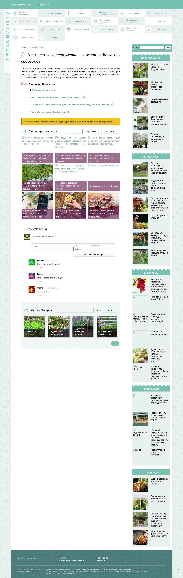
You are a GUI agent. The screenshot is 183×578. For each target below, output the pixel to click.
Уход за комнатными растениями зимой (157, 138)
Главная (25, 47)
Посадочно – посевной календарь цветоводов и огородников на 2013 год (71, 105)
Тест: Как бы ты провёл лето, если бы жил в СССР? (158, 416)
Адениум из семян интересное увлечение (156, 85)
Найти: (136, 47)
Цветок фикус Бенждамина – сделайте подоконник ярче (159, 120)
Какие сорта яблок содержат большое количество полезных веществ (158, 355)
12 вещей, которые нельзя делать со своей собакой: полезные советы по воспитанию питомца (159, 437)
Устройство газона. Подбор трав (49, 112)
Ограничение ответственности (72, 560)
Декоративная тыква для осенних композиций (157, 318)
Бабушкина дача (23, 4)
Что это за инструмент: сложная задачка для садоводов (159, 399)
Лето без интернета (42, 90)
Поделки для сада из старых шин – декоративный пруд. (158, 185)
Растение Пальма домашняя (159, 100)
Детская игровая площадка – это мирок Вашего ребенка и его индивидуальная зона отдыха (159, 204)
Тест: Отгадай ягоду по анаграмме (157, 452)
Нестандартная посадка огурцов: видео (159, 252)
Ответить (40, 268)
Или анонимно (86, 245)
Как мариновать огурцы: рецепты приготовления (158, 498)
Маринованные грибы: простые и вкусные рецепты (159, 533)
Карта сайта (102, 558)
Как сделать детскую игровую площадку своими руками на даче (159, 238)
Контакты (62, 558)
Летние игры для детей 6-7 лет (159, 298)
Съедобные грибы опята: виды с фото (159, 481)
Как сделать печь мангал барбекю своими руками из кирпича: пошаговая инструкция (159, 519)
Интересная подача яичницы (159, 332)
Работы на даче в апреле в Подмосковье (159, 67)
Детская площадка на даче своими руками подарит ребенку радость (158, 168)
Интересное (37, 47)
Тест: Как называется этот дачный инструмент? (57, 97)
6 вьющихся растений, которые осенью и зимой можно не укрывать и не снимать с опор (158, 285)
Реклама (101, 560)
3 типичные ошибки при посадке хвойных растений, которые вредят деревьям (159, 372)
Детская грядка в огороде (159, 216)
